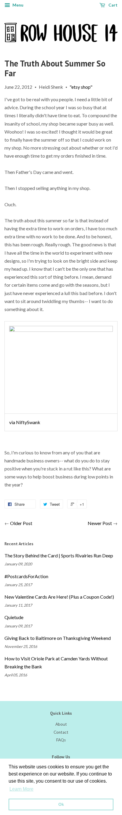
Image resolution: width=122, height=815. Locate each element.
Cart (112, 4)
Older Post (21, 523)
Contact (61, 732)
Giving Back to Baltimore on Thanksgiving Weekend (57, 638)
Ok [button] (61, 804)
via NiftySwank (24, 422)
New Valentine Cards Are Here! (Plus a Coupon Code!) (59, 597)
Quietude (13, 617)
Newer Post (100, 523)
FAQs (61, 740)
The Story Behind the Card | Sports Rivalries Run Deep (58, 555)
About (61, 724)
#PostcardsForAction (26, 576)
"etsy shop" (81, 87)
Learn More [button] (21, 789)
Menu (17, 4)
